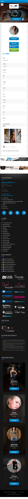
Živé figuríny (5, 231)
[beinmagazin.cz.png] (7, 285)
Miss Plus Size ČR (6, 238)
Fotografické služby (7, 226)
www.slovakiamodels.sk (9, 260)
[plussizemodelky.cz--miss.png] (20, 306)
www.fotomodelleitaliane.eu (10, 264)
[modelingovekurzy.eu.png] (7, 306)
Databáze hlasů (6, 249)
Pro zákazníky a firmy (7, 222)
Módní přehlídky (6, 233)
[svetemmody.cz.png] (20, 312)
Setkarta (14, 43)
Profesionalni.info (17, 494)
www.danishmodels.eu (9, 266)
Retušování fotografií (7, 247)
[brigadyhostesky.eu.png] (7, 292)
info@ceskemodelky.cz (7, 12)
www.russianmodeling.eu (9, 271)
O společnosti (5, 198)
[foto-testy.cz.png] (20, 296)
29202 (15, 474)
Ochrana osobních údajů (8, 199)
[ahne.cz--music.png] (7, 277)
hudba (6, 147)
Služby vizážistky (6, 242)
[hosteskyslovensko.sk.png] (20, 301)
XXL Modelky (5, 237)
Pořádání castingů (6, 235)
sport (11, 147)
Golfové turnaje (6, 240)
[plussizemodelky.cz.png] (7, 312)
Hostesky (4, 228)
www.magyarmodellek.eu (9, 262)
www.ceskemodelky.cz (8, 259)
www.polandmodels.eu (9, 267)
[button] (4, 213)
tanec (9, 147)
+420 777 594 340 (5, 194)
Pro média (5, 206)
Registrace (16, 19)
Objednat (14, 50)
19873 (15, 379)
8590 (15, 442)
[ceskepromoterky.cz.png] (20, 292)
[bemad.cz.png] (20, 285)
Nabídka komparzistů (7, 245)
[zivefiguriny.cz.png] (7, 316)
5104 (15, 410)
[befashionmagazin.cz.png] (20, 277)
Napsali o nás (5, 208)
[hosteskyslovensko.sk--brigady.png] (7, 301)
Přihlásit (7, 19)
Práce (14, 147)
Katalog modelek (6, 224)
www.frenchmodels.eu (8, 269)
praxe (4, 147)
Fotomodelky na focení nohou (9, 244)
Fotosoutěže (5, 251)
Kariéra (4, 204)
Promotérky (5, 229)
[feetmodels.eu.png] (7, 296)
